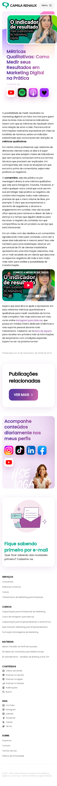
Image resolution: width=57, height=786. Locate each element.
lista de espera (43, 331)
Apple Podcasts (33, 92)
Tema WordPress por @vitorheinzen (37, 776)
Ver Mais (21, 394)
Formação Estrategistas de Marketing (20, 632)
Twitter (9, 722)
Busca (9, 691)
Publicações (11, 687)
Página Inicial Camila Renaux (19, 5)
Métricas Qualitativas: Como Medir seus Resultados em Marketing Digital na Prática (28, 64)
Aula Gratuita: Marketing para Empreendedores (25, 627)
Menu (45, 5)
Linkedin (31, 450)
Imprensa (6, 740)
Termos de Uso (9, 750)
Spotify (22, 92)
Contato (6, 745)
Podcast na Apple (14, 679)
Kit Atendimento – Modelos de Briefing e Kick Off (25, 656)
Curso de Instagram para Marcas (18, 616)
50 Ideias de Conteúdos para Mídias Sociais (23, 651)
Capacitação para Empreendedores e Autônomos (26, 621)
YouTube (11, 92)
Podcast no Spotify (15, 675)
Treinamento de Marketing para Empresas (22, 597)
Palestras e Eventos (11, 587)
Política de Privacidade (13, 756)
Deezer (44, 92)
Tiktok (19, 450)
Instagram (8, 450)
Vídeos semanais (14, 670)
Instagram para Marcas (29, 320)
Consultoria (7, 581)
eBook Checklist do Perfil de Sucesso (19, 646)
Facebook (42, 450)
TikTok (9, 726)
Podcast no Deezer (15, 683)
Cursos (5, 592)
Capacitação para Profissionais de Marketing (23, 611)
